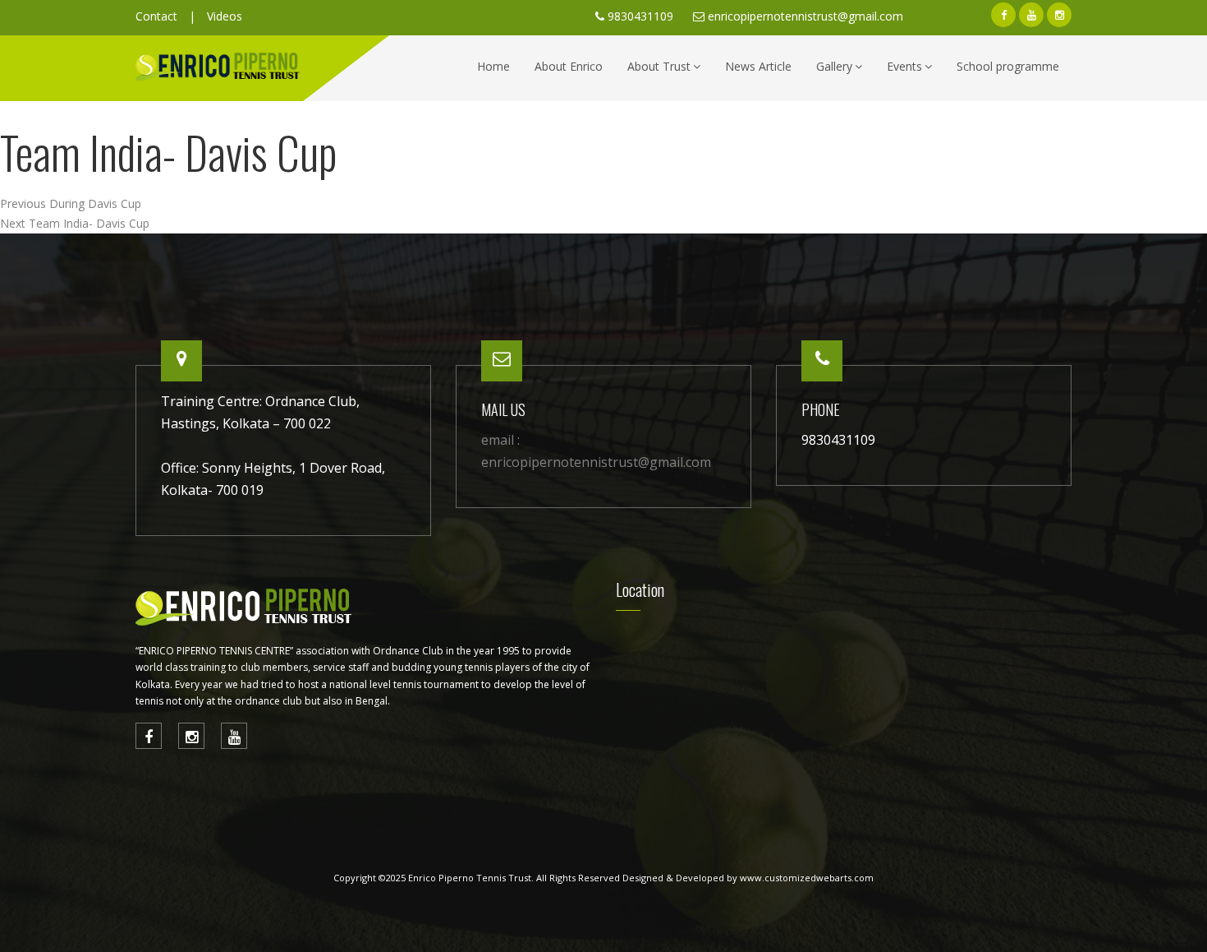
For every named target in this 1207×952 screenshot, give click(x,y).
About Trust (659, 66)
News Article (758, 66)
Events (904, 66)
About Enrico (569, 66)
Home (493, 66)
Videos (224, 16)
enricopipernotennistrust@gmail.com (805, 16)
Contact (156, 16)
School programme (1008, 66)
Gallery (834, 66)
